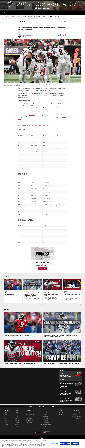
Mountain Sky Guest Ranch (76, 416)
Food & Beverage (29, 422)
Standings (17, 422)
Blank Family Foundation (76, 412)
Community (6, 422)
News (6, 412)
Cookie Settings (55, 443)
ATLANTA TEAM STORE (62, 414)
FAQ (45, 426)
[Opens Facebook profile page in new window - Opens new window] (23, 37)
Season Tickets (45, 416)
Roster (17, 414)
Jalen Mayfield (49, 93)
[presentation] (80, 305)
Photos (6, 416)
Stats (17, 416)
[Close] (83, 443)
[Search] (65, 13)
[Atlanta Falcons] (42, 438)
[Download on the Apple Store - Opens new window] (38, 433)
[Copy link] (66, 35)
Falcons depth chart (35, 125)
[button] (41, 304)
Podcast (6, 418)
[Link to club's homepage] (3, 12)
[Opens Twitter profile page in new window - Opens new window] (25, 37)
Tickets (45, 414)
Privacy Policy (11, 446)
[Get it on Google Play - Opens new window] (46, 433)
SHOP (62, 410)
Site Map (6, 424)
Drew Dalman (21, 93)
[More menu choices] (57, 12)
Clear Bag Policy (29, 418)
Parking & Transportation (29, 414)
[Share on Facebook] (58, 35)
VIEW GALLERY (42, 268)
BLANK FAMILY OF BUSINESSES (76, 410)
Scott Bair (24, 34)
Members (45, 412)
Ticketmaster (45, 418)
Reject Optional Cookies (65, 443)
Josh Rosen (32, 115)
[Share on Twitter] (61, 35)
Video (6, 414)
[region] (42, 443)
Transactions (17, 420)
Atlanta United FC (76, 414)
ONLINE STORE (61, 412)
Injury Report (17, 418)
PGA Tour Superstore (76, 418)
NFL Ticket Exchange (45, 422)
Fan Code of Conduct (29, 420)
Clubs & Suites (45, 420)
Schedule (16, 412)
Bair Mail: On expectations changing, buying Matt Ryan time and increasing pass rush (44, 105)
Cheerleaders (6, 420)
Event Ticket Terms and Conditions (45, 424)
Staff (17, 426)
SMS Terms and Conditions (45, 428)
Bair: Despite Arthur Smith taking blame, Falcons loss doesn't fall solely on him (42, 111)
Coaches (16, 424)
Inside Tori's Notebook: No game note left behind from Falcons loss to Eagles (41, 103)
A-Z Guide (29, 416)
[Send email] (63, 35)
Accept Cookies (75, 443)
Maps (29, 412)
